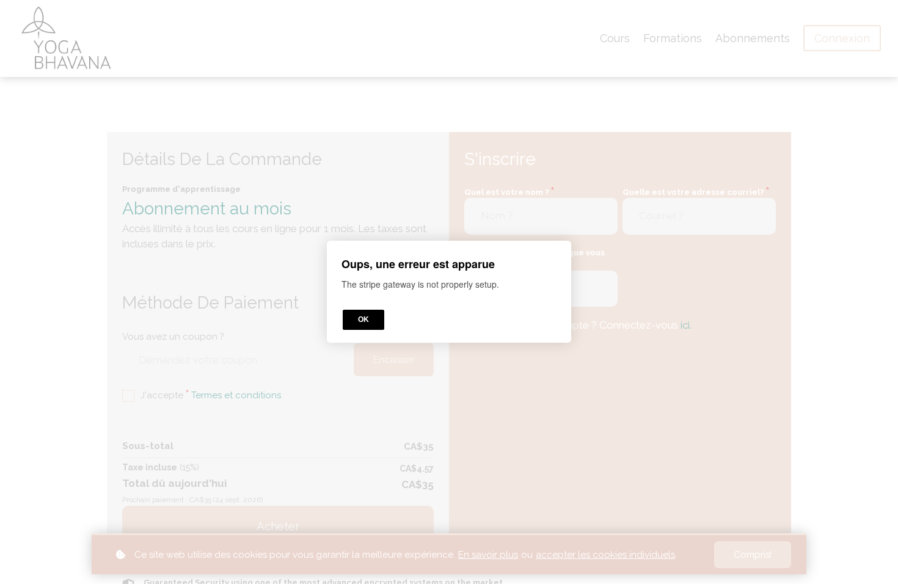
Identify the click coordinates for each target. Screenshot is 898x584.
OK (363, 320)
